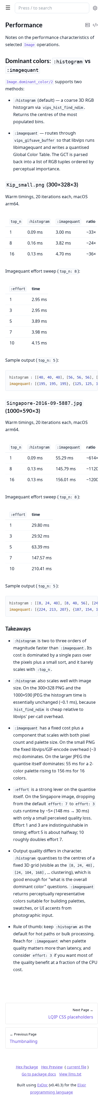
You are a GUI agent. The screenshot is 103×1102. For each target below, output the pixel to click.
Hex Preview (52, 1066)
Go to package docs (39, 1074)
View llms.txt (70, 1074)
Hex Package (27, 1066)
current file (76, 1066)
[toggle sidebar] (7, 7)
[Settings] (95, 8)
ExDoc (42, 1084)
